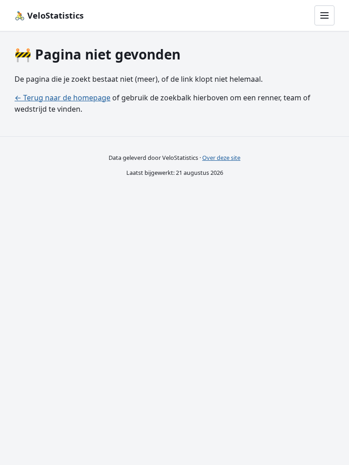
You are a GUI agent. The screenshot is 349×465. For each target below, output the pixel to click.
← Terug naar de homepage (62, 98)
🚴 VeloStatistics (49, 15)
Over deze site (221, 157)
